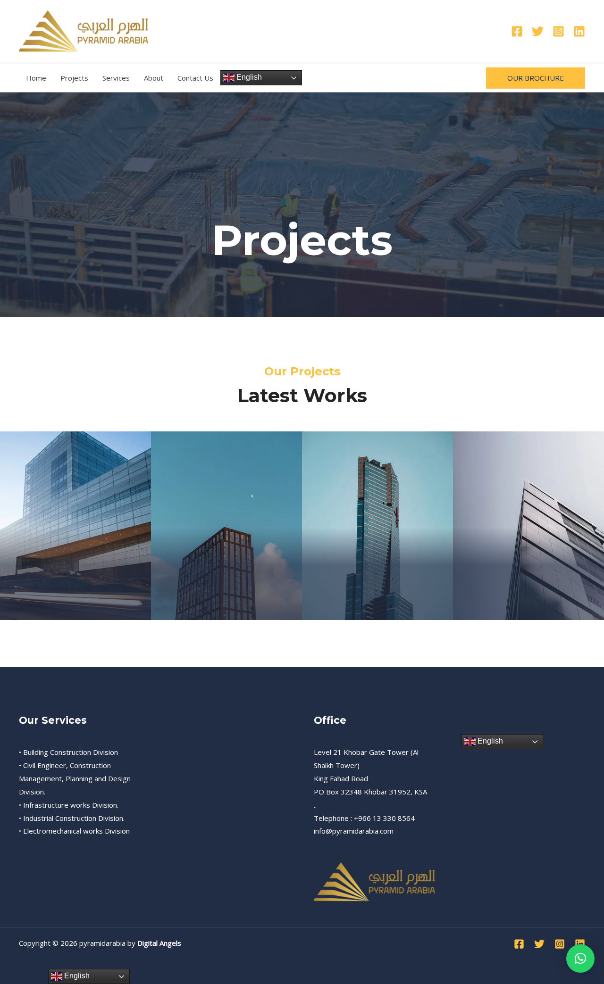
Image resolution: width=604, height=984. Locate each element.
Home (36, 78)
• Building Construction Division (68, 752)
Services (116, 78)
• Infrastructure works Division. (68, 805)
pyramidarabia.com (363, 830)
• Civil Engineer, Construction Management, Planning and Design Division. (75, 778)
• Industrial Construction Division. (72, 818)
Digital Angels (159, 943)
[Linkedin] (579, 31)
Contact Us (195, 78)
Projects (74, 78)
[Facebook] (517, 31)
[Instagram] (558, 31)
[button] (535, 78)
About (153, 78)
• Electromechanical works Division (74, 830)
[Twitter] (538, 31)
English (248, 77)
